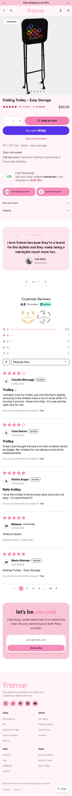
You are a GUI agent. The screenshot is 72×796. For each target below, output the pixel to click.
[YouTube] (35, 703)
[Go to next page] (57, 588)
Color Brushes (10, 735)
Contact (7, 754)
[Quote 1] (33, 282)
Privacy (6, 789)
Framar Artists (45, 724)
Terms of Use (45, 760)
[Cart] (68, 10)
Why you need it (10, 203)
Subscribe (36, 647)
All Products (9, 719)
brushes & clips (11, 729)
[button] (36, 329)
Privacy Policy (45, 754)
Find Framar (44, 729)
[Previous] (26, 281)
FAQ (4, 760)
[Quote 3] (38, 281)
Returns (6, 771)
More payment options (36, 138)
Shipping (7, 210)
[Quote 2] (36, 281)
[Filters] (6, 362)
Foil (4, 724)
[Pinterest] (28, 703)
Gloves (6, 740)
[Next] (45, 281)
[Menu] (4, 10)
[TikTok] (13, 703)
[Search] (11, 10)
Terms (17, 789)
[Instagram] (6, 703)
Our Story (43, 719)
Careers (42, 735)
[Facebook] (20, 703)
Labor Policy (44, 765)
